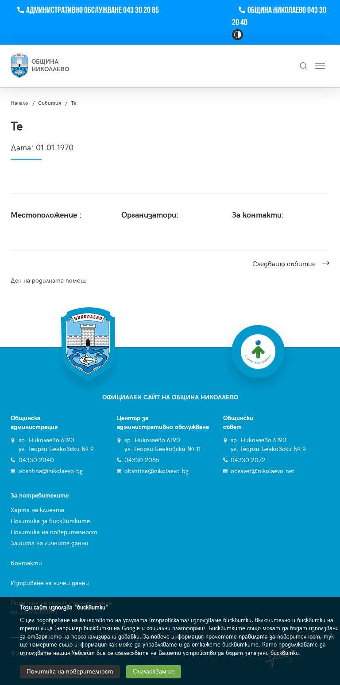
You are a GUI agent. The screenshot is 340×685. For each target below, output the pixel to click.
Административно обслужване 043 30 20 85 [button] (92, 10)
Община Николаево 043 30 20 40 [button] (279, 16)
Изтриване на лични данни (50, 583)
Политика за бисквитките (50, 521)
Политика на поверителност (54, 532)
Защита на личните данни (50, 543)
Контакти (26, 563)
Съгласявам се (153, 671)
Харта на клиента (37, 510)
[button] (237, 34)
